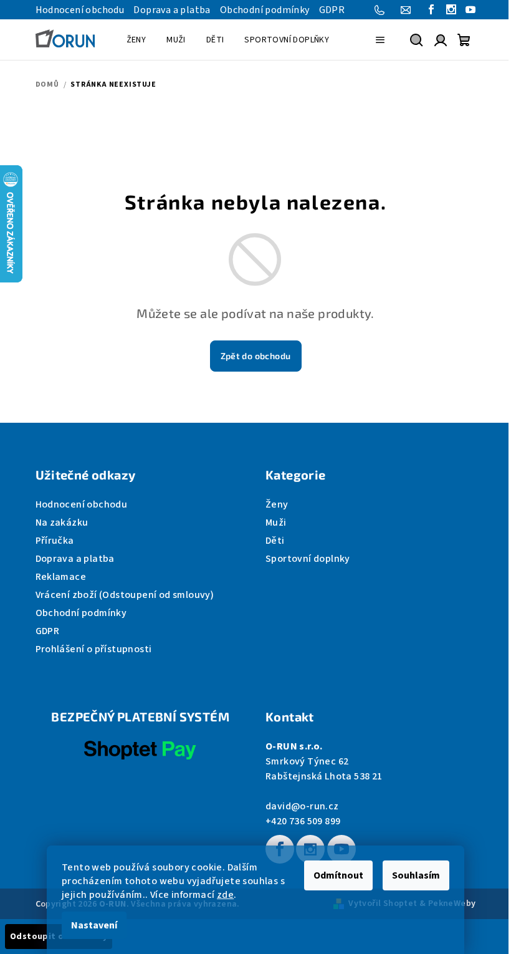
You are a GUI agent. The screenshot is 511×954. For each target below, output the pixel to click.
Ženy (277, 504)
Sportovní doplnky (307, 559)
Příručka (55, 540)
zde (225, 895)
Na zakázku (62, 522)
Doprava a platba (171, 10)
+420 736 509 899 (302, 821)
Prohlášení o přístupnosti (94, 649)
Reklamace (61, 577)
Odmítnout (338, 875)
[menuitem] (136, 40)
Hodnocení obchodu (80, 10)
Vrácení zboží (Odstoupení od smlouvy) (125, 595)
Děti (275, 540)
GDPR (332, 10)
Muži (276, 522)
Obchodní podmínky (265, 10)
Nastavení (94, 925)
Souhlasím (416, 875)
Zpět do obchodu (256, 355)
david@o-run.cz (302, 806)
